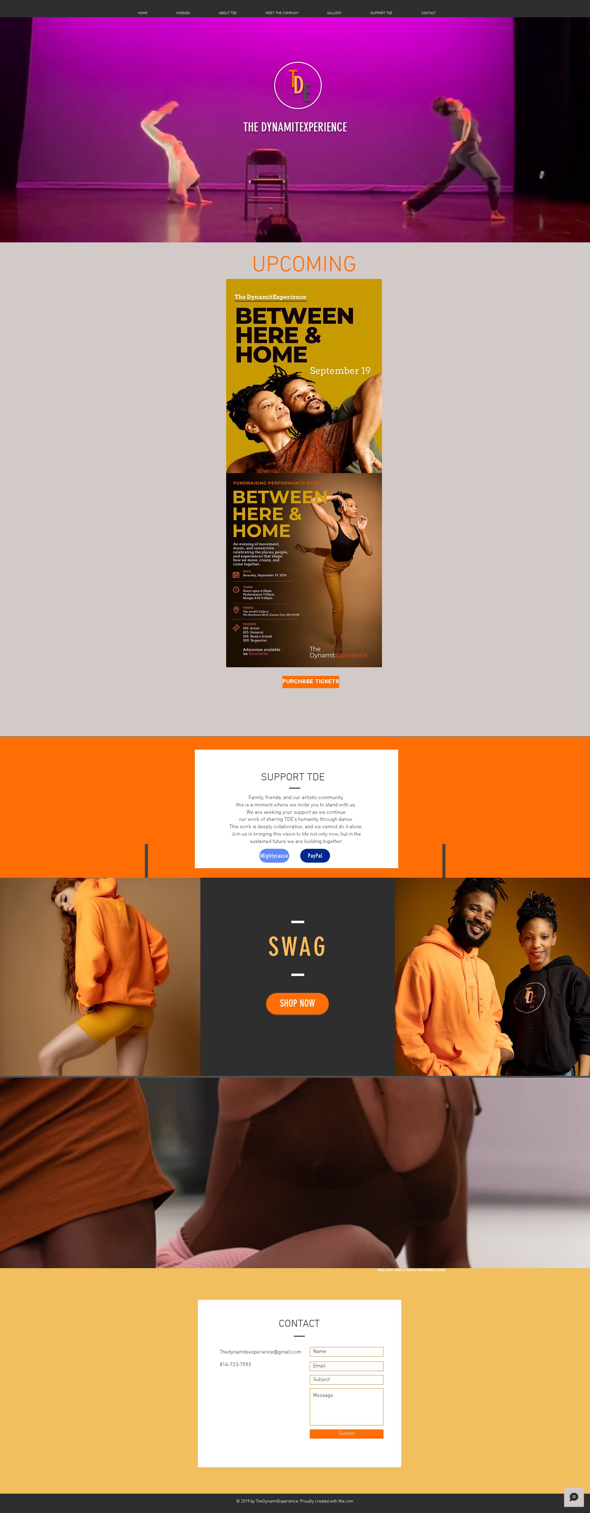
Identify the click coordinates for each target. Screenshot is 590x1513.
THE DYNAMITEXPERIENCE (295, 127)
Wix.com (345, 1501)
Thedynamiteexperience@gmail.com (260, 1352)
